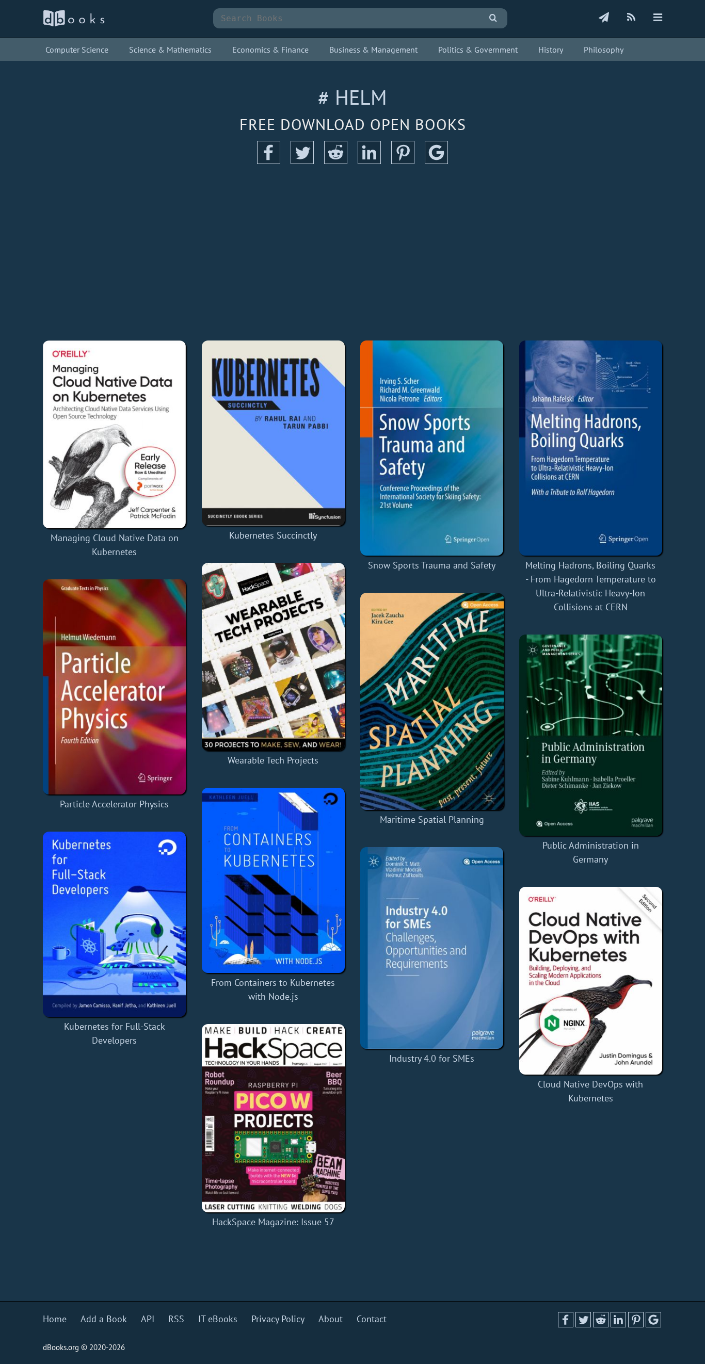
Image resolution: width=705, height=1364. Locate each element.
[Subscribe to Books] (604, 18)
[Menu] (657, 18)
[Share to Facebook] (268, 161)
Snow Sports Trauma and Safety (431, 565)
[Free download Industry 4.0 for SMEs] (432, 948)
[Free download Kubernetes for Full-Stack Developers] (114, 924)
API (147, 1319)
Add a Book (104, 1319)
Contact (372, 1319)
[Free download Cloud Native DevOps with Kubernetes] (591, 981)
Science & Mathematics (170, 49)
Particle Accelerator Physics (114, 804)
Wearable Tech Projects (273, 760)
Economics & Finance (270, 49)
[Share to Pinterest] (403, 161)
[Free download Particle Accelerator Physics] (114, 686)
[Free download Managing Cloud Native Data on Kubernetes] (114, 434)
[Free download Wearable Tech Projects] (273, 657)
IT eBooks (217, 1319)
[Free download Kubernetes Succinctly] (273, 433)
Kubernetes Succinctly (273, 535)
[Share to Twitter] (302, 161)
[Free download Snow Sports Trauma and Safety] (432, 448)
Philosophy (603, 49)
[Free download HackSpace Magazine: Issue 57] (273, 1118)
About (330, 1319)
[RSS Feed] (631, 18)
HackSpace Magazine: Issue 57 (273, 1222)
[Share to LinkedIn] (369, 161)
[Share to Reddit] (335, 161)
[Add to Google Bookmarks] (436, 161)
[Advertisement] (352, 253)
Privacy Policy (278, 1319)
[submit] (493, 18)
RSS (176, 1319)
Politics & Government (478, 49)
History (550, 49)
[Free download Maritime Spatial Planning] (432, 701)
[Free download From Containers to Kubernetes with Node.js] (273, 880)
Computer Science (76, 49)
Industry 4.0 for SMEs (431, 1058)
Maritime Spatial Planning (432, 819)
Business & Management (373, 49)
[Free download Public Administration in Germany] (591, 735)
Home (55, 1319)
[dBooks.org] (74, 24)
